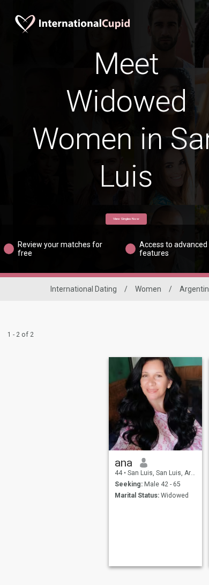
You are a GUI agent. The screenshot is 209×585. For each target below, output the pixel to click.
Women (148, 289)
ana (123, 462)
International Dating (83, 289)
